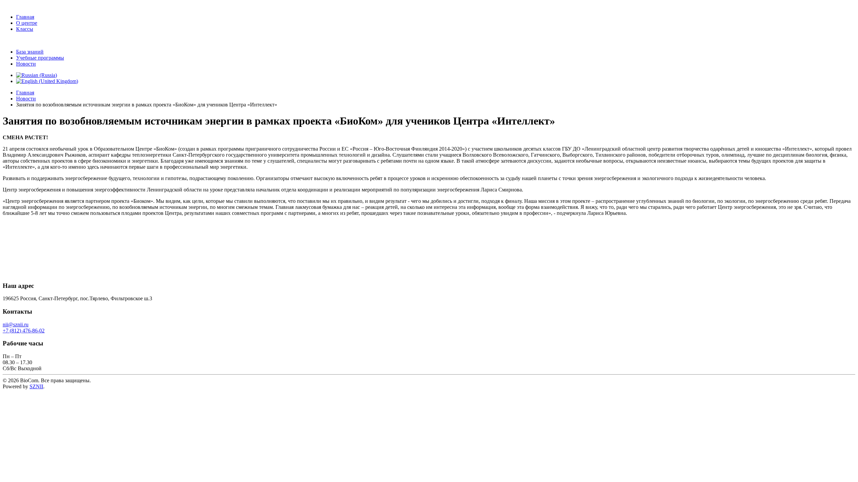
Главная (25, 17)
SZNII (36, 386)
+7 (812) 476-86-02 (24, 330)
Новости (26, 64)
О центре (26, 23)
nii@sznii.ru (15, 324)
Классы (24, 29)
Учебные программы (40, 58)
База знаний (30, 52)
